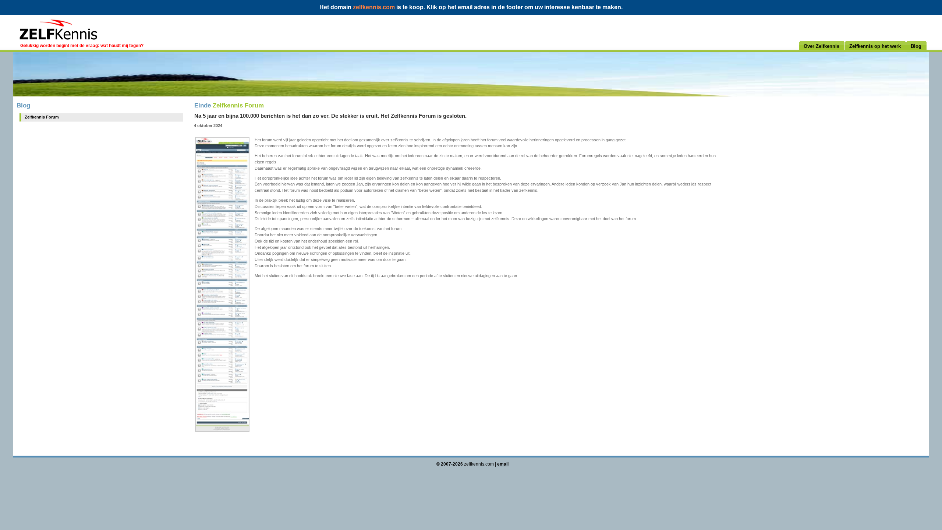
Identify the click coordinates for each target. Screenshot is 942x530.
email (503, 464)
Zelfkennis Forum (42, 117)
